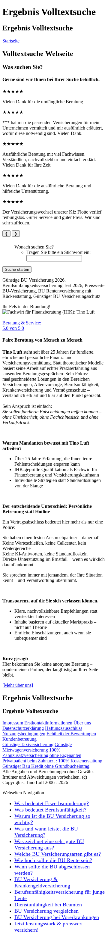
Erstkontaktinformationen (48, 722)
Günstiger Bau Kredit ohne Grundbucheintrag (45, 766)
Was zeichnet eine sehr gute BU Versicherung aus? (49, 844)
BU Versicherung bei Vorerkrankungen (56, 917)
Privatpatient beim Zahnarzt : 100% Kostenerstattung (52, 760)
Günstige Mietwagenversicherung (37, 747)
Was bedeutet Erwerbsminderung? (51, 803)
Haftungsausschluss (63, 728)
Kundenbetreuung (19, 739)
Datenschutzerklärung (23, 728)
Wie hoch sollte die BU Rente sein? (53, 860)
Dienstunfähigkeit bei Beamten (48, 905)
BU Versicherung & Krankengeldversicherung (42, 882)
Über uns (82, 722)
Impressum (12, 722)
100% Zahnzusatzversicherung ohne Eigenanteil (41, 752)
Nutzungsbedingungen (23, 733)
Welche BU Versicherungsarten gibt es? (57, 854)
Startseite (11, 40)
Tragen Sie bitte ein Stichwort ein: (58, 252)
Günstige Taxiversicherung (27, 744)
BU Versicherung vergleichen (46, 911)
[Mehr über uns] (17, 685)
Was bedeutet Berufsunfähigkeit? (50, 810)
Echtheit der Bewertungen (71, 733)
